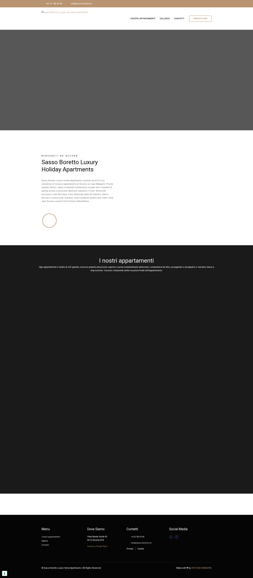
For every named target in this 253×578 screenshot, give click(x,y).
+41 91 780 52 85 (54, 3)
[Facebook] (202, 4)
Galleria (165, 18)
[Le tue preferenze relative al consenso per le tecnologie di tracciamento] (4, 573)
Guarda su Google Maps (97, 546)
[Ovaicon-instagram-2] (176, 537)
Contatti (179, 18)
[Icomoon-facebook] (171, 537)
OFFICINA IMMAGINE (201, 568)
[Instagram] (208, 4)
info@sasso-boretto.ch (81, 3)
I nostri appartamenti (142, 18)
